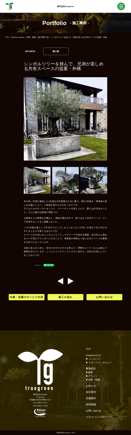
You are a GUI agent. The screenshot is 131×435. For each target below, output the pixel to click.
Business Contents (17, 37)
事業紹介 (91, 368)
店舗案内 (91, 398)
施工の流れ (65, 297)
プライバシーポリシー (98, 417)
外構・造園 (31, 37)
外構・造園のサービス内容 (26, 297)
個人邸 (56, 51)
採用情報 (91, 404)
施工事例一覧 (43, 37)
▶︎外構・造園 (93, 379)
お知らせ (91, 385)
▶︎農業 (89, 372)
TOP (7, 37)
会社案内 (91, 392)
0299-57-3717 (42, 403)
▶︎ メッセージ (93, 359)
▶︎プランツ (91, 376)
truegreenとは (93, 355)
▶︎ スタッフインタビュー (99, 362)
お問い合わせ (104, 297)
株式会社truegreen (65, 6)
